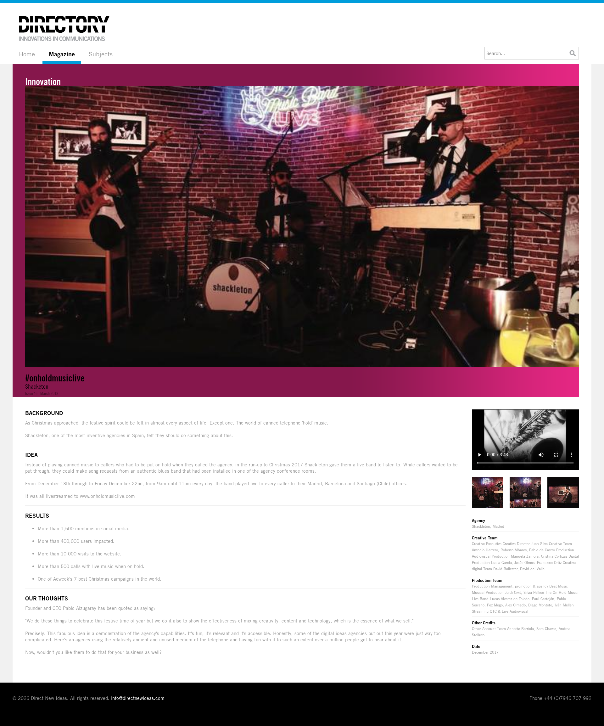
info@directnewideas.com (138, 698)
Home (27, 54)
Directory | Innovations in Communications (64, 28)
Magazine (62, 54)
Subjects (101, 54)
